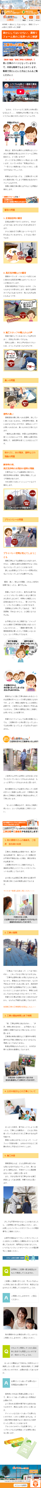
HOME (4, 24)
